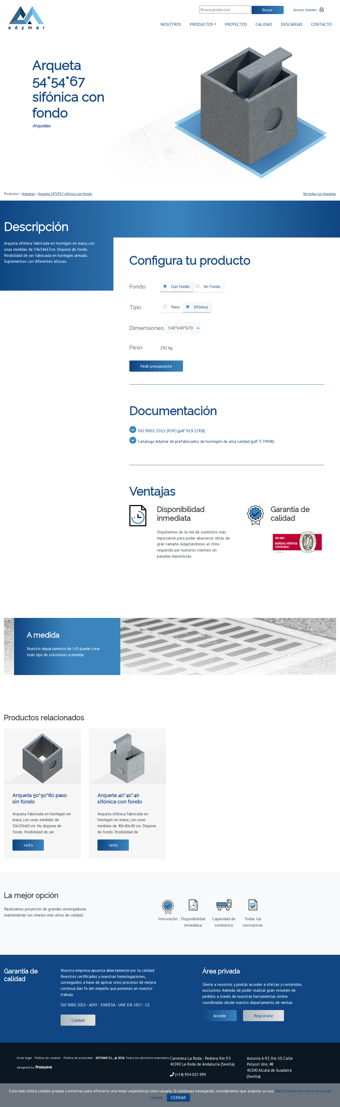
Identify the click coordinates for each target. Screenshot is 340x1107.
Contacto (321, 24)
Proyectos (236, 24)
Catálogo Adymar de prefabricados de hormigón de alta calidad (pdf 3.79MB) (206, 441)
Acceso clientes (305, 9)
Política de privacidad (78, 1058)
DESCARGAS (292, 24)
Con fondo (180, 286)
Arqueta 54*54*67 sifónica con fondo (65, 194)
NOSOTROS (170, 24)
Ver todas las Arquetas (319, 194)
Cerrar (178, 1097)
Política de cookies (48, 1058)
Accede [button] (219, 1015)
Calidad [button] (77, 1020)
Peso (135, 347)
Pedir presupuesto (156, 366)
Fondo (137, 286)
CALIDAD (264, 24)
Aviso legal (24, 1058)
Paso (175, 306)
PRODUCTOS (201, 24)
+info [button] (28, 845)
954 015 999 (195, 1074)
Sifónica (200, 306)
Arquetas (28, 194)
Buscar (267, 9)
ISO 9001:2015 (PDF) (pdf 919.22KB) (171, 430)
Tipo (135, 307)
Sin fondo (211, 286)
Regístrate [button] (263, 1015)
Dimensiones (146, 328)
